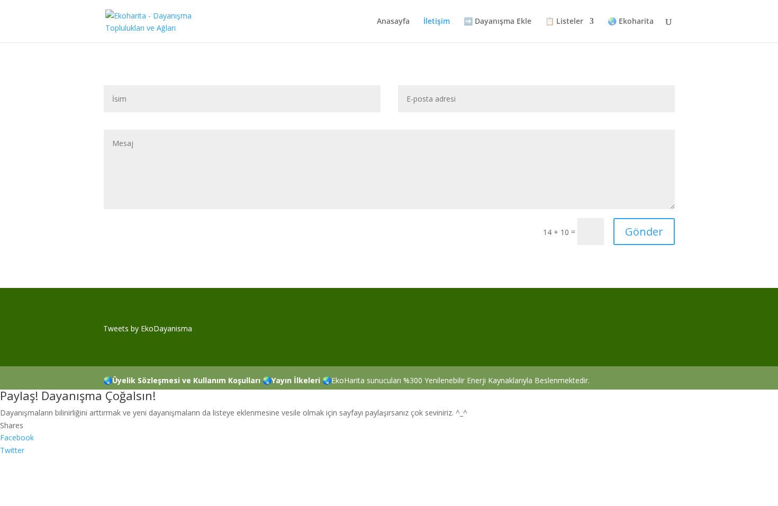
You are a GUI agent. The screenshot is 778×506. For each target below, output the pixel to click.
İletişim (436, 21)
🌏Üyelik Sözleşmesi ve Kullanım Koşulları (181, 380)
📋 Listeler (564, 21)
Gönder (644, 231)
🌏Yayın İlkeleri (291, 380)
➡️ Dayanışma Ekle (497, 21)
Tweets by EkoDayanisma (147, 328)
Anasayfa (393, 21)
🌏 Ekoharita (631, 21)
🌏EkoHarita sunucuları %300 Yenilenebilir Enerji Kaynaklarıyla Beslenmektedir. (456, 380)
